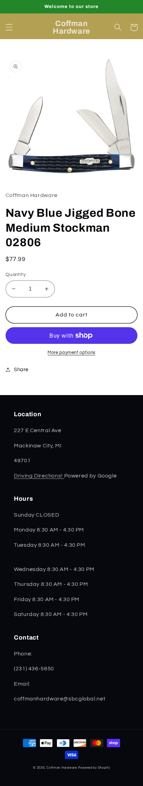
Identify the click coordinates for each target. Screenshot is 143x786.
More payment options (71, 352)
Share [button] (21, 369)
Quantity (16, 274)
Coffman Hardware (62, 767)
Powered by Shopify (94, 767)
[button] (9, 27)
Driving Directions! (39, 476)
